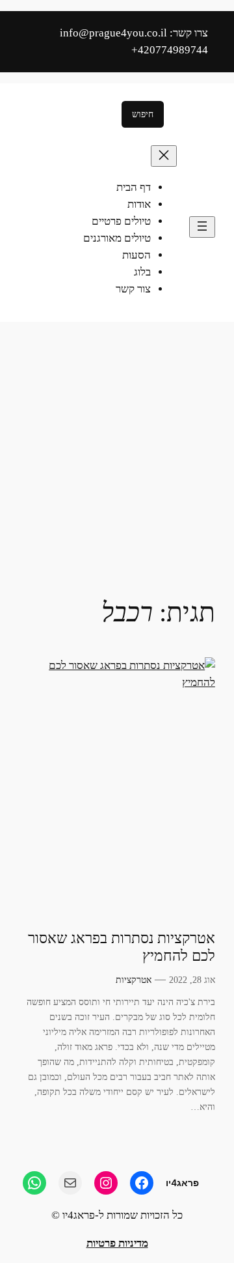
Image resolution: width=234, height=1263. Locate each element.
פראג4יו (182, 1182)
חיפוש (142, 114)
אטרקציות (133, 979)
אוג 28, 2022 (192, 979)
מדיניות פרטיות (117, 1243)
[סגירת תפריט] (164, 156)
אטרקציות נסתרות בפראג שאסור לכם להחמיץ (121, 947)
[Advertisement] (117, 451)
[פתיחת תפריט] (202, 227)
